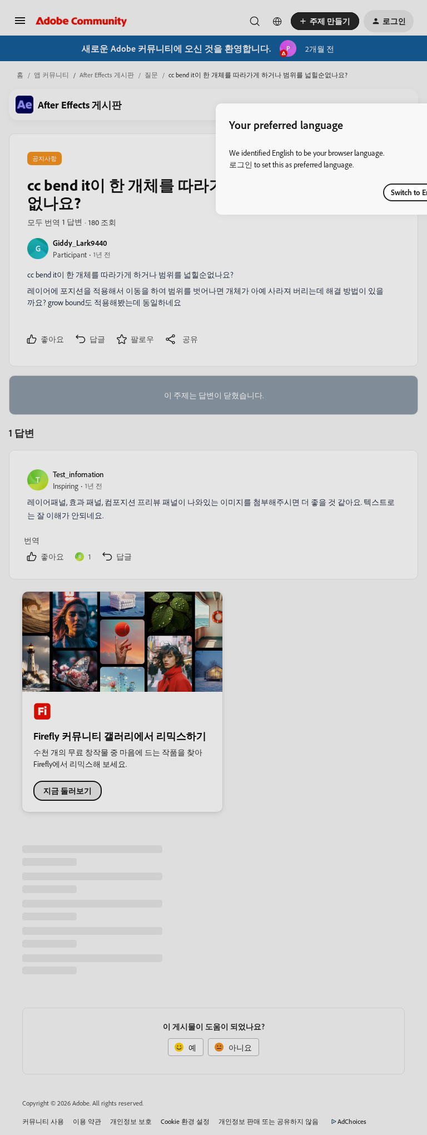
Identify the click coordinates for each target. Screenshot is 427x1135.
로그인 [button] (240, 164)
